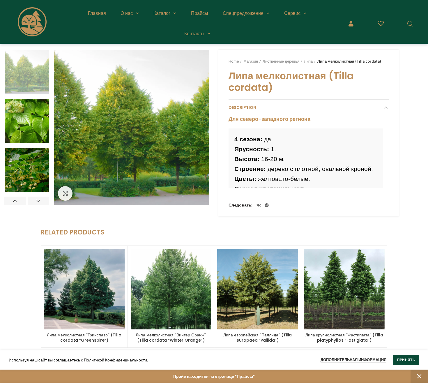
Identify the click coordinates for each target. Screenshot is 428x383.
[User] (351, 23)
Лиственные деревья (281, 61)
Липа (308, 61)
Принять (406, 360)
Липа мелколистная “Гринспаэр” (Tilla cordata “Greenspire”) (84, 337)
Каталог (161, 13)
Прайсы (199, 13)
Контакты (194, 33)
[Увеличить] (65, 193)
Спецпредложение (243, 13)
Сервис (292, 13)
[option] (26, 72)
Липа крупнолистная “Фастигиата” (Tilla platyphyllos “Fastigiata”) (344, 337)
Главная (97, 13)
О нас (127, 13)
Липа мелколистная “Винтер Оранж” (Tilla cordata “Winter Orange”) (171, 337)
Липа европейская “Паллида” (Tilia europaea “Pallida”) (257, 337)
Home (234, 61)
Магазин (250, 61)
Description (242, 107)
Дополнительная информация (353, 359)
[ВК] (259, 205)
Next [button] (38, 201)
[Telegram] (266, 205)
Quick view (120, 258)
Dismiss (419, 376)
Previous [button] (15, 201)
